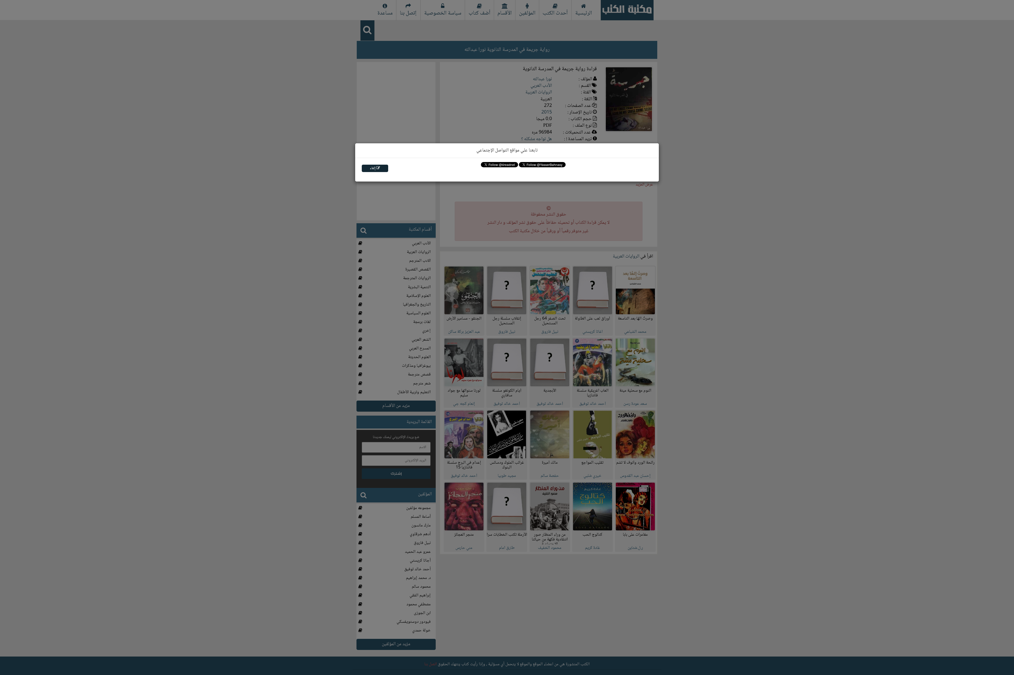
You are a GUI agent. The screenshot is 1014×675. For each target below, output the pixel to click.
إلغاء (373, 168)
